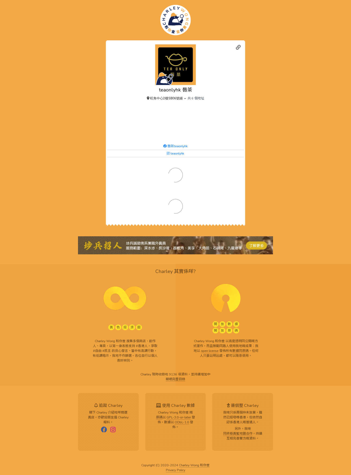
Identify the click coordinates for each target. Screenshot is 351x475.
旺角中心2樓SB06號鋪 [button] (166, 98)
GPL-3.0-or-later (179, 418)
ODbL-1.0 (182, 422)
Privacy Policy (175, 470)
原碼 (159, 418)
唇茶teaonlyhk (177, 146)
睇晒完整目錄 (175, 379)
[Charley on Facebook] (104, 430)
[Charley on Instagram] (113, 430)
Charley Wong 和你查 (194, 465)
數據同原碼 (240, 351)
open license (210, 351)
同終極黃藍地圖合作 (237, 434)
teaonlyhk (177, 153)
